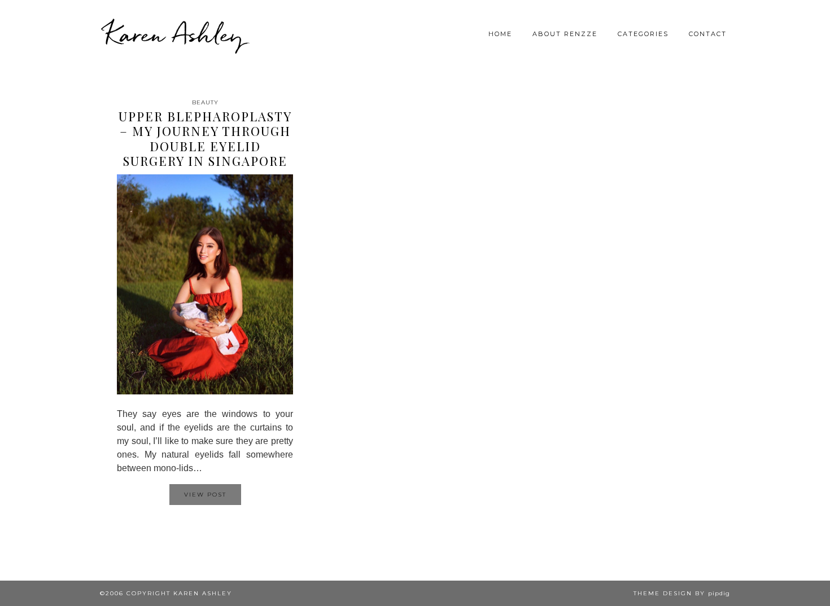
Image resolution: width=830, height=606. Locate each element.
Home (500, 34)
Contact (708, 34)
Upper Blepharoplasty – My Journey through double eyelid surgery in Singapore (205, 138)
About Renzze (564, 34)
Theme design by (682, 593)
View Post (205, 494)
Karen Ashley (174, 34)
